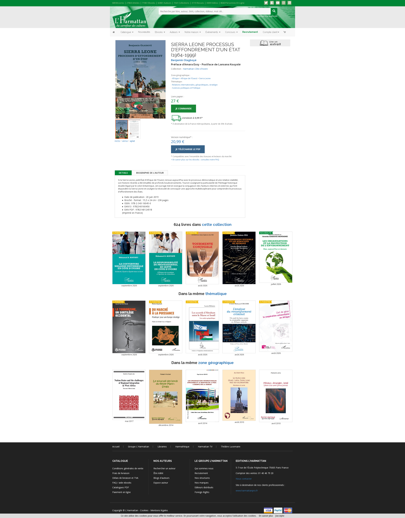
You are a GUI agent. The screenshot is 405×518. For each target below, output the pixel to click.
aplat (132, 140)
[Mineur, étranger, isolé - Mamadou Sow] (275, 396)
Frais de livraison (120, 473)
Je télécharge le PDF (187, 149)
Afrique (175, 78)
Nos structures (202, 477)
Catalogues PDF (120, 487)
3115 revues (198, 2)
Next (170, 75)
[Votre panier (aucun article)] (284, 32)
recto (117, 140)
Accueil (115, 446)
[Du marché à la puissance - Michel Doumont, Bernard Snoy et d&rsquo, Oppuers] (165, 327)
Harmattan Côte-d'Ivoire (195, 68)
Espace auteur (160, 482)
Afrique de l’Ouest (189, 78)
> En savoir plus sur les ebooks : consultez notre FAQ (195, 159)
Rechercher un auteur (164, 468)
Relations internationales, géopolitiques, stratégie (195, 84)
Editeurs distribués (204, 487)
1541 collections (181, 2)
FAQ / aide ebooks (121, 482)
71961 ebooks (148, 2)
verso (125, 140)
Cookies (144, 510)
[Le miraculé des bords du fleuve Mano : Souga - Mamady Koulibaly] (165, 397)
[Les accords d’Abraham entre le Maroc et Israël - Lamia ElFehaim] (202, 327)
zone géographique (216, 362)
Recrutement (201, 473)
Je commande (183, 108)
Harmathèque (182, 446)
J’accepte (279, 515)
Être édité (158, 473)
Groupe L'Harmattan (138, 446)
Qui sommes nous (204, 468)
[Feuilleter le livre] (270, 42)
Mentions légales (159, 510)
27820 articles (133, 2)
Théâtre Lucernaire (230, 446)
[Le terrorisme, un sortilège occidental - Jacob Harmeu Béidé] (129, 327)
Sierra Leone (205, 78)
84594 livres (118, 2)
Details (123, 172)
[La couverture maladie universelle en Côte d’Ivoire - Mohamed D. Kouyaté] (129, 258)
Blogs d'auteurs (161, 477)
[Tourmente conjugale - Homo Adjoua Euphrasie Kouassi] (202, 258)
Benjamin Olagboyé (183, 60)
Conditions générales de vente (127, 468)
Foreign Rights (202, 492)
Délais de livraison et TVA (125, 477)
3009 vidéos (212, 2)
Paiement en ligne (121, 492)
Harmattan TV (205, 446)
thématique (216, 293)
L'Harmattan (131, 510)
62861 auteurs (164, 2)
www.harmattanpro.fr (247, 490)
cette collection (216, 224)
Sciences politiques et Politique (186, 88)
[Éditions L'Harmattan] (130, 17)
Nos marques (202, 482)
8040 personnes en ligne (232, 2)
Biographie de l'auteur (150, 172)
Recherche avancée (267, 16)
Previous (110, 75)
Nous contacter (244, 478)
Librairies (162, 446)
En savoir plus (266, 515)
